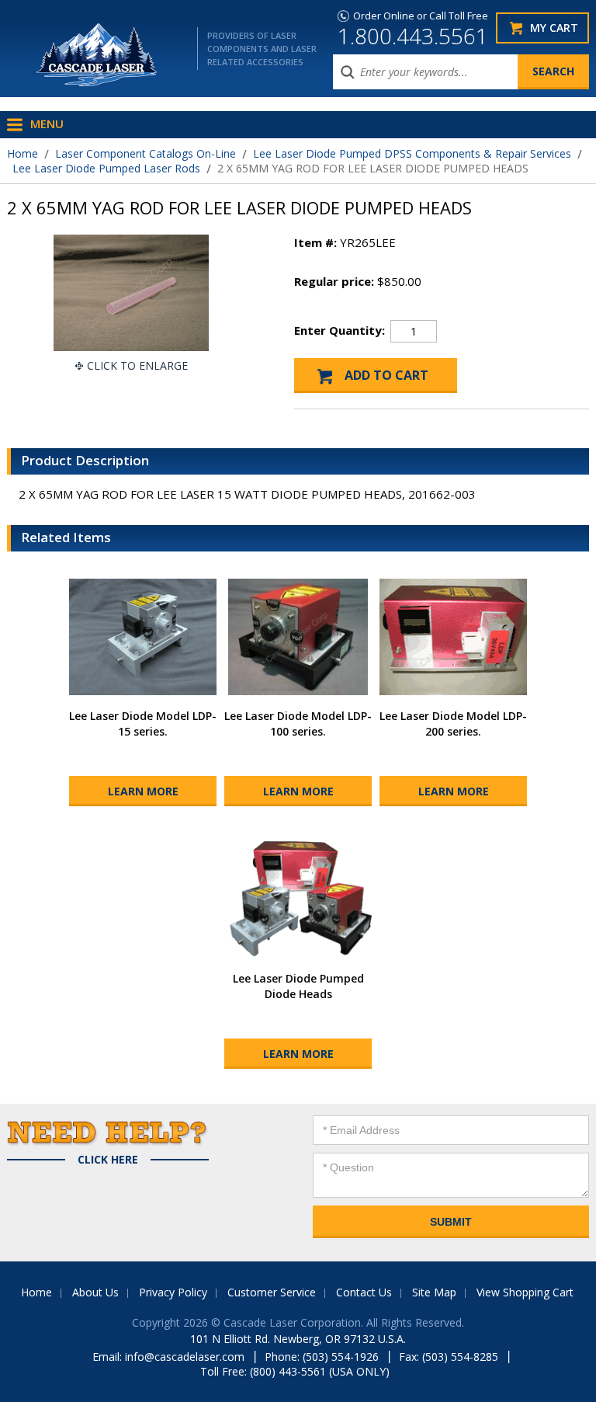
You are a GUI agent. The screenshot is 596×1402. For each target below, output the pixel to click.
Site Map (434, 1292)
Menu (47, 123)
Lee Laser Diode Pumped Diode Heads (298, 986)
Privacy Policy (173, 1292)
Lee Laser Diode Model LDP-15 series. (143, 723)
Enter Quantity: (339, 330)
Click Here (108, 1159)
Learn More (143, 791)
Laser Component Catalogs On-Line (145, 153)
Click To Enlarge (137, 365)
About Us (95, 1292)
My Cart (554, 27)
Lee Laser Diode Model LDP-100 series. (298, 723)
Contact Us (364, 1292)
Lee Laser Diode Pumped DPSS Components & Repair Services (412, 153)
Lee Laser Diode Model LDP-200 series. (453, 723)
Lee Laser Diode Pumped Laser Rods (106, 168)
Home (22, 153)
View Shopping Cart (524, 1292)
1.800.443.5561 (413, 35)
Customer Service (271, 1292)
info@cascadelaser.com (184, 1356)
